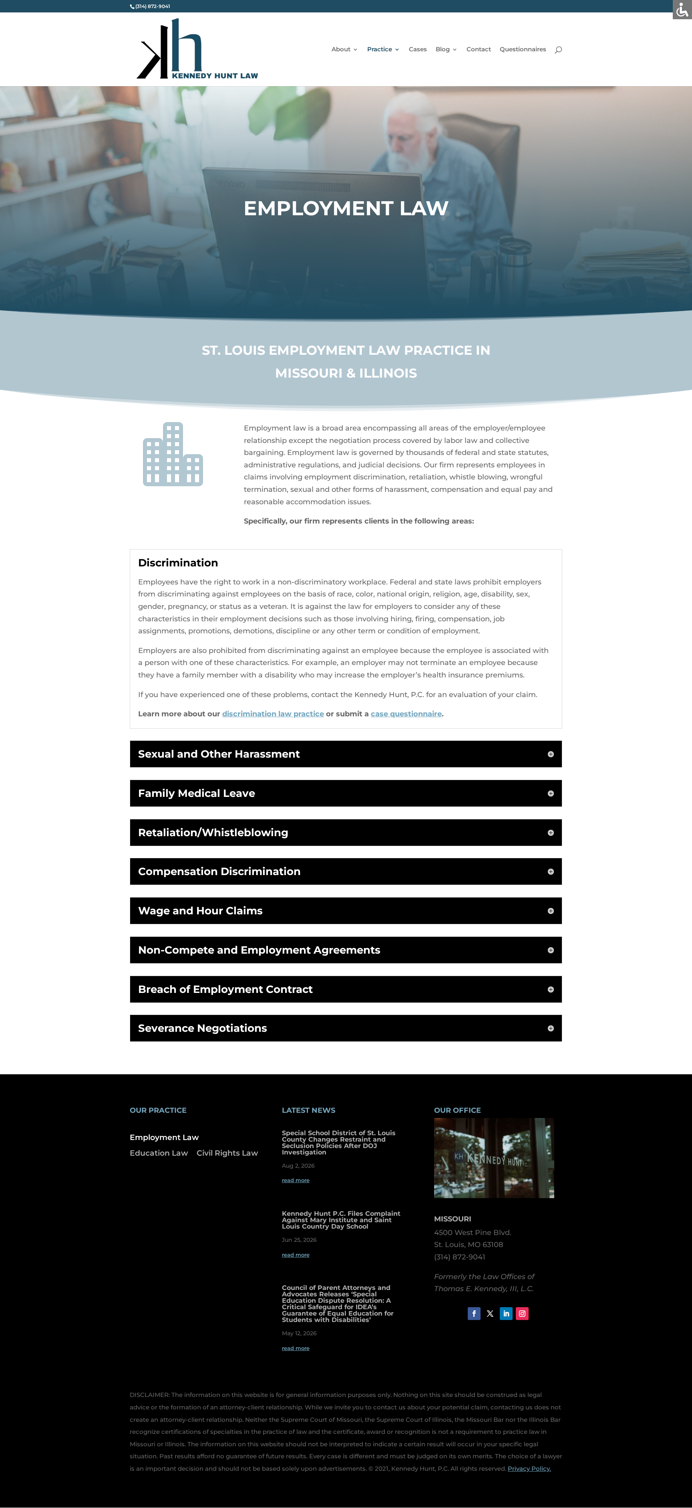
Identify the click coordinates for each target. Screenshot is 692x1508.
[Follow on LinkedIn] (506, 1313)
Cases (418, 49)
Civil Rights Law (227, 1153)
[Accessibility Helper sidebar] (682, 9)
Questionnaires (523, 49)
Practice (379, 49)
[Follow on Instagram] (522, 1313)
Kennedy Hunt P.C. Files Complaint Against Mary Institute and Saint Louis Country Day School (341, 1220)
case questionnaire (406, 714)
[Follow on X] (490, 1313)
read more (296, 1180)
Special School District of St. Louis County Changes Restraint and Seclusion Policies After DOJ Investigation (339, 1142)
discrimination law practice (273, 714)
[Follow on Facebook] (474, 1313)
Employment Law (164, 1137)
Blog (443, 49)
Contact (479, 49)
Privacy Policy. (529, 1468)
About (341, 49)
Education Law (159, 1153)
